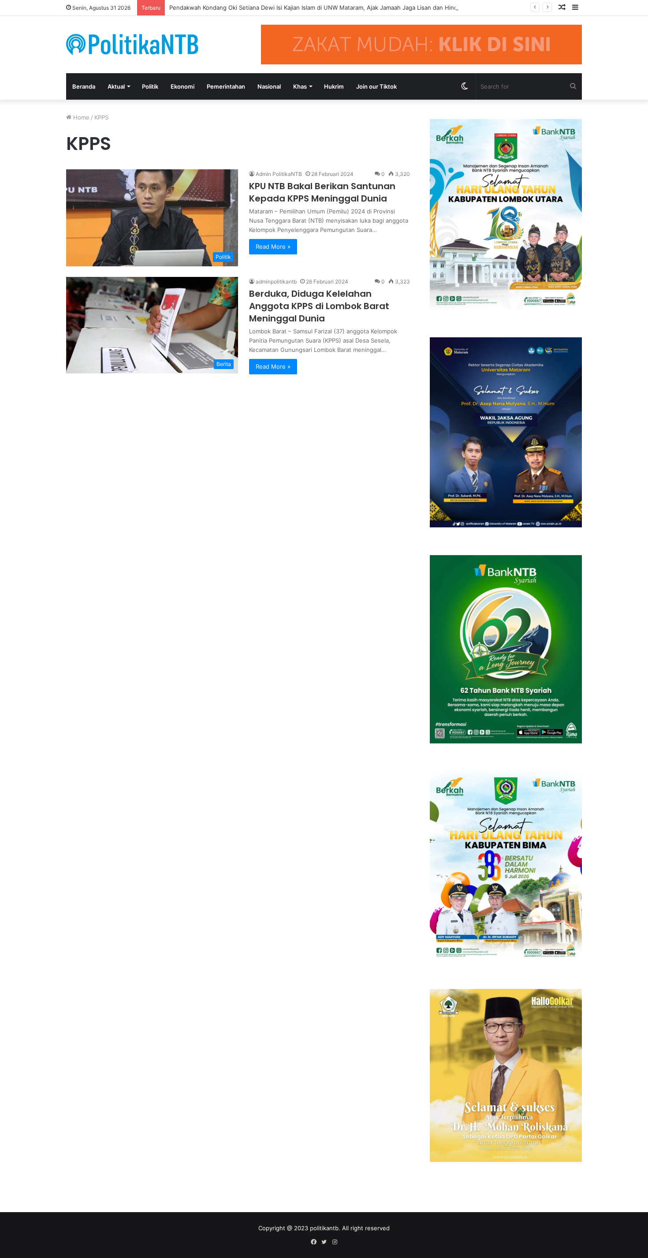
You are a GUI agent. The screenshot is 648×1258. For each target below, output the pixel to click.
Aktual (116, 86)
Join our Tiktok (376, 86)
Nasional (269, 86)
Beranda (83, 86)
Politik (150, 86)
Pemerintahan (226, 86)
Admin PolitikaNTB (279, 174)
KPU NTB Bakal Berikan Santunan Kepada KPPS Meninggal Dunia (322, 192)
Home (80, 117)
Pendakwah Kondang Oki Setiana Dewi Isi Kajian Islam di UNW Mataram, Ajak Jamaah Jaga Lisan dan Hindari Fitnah (326, 7)
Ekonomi (182, 86)
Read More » (273, 246)
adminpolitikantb (276, 281)
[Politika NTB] (132, 44)
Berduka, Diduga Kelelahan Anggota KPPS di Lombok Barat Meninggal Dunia (319, 306)
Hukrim (334, 86)
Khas (300, 86)
